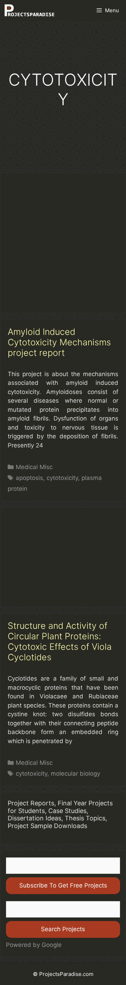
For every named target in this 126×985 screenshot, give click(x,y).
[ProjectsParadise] (29, 10)
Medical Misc (34, 466)
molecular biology (75, 773)
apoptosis (29, 477)
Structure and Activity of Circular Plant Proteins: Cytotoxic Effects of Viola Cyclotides (60, 641)
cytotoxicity (62, 477)
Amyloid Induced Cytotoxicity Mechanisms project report (59, 342)
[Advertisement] (63, 243)
